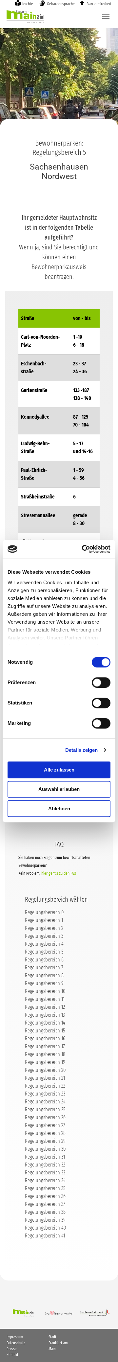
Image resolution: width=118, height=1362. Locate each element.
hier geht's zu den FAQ (58, 873)
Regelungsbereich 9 (44, 983)
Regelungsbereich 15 (45, 1030)
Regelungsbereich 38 (45, 1212)
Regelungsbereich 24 (45, 1101)
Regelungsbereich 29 (45, 1141)
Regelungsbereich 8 (44, 975)
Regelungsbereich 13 (45, 1015)
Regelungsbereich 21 (45, 1078)
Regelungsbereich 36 (45, 1196)
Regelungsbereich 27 (45, 1125)
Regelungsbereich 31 (45, 1157)
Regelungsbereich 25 (45, 1109)
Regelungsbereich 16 (45, 1038)
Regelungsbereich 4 (44, 944)
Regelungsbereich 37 (45, 1204)
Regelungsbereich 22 (45, 1086)
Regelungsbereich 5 (44, 952)
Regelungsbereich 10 (45, 991)
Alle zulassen (59, 770)
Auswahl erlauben (59, 789)
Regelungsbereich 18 (45, 1054)
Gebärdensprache (61, 3)
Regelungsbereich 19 (45, 1062)
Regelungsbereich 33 (45, 1172)
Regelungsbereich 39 (45, 1220)
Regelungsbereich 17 (45, 1046)
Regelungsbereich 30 (45, 1149)
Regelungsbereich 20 (45, 1070)
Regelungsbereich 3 (44, 936)
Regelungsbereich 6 (44, 960)
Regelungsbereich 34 (45, 1180)
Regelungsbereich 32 (45, 1165)
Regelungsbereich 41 (45, 1236)
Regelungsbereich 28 (45, 1133)
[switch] (101, 682)
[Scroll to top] (103, 1347)
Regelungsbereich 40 (45, 1228)
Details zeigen (81, 750)
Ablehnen (59, 808)
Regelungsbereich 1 (44, 920)
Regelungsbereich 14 (45, 1023)
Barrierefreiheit (99, 3)
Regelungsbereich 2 (44, 928)
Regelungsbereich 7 (44, 967)
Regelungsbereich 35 (45, 1188)
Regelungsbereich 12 (45, 1007)
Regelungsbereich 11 (45, 999)
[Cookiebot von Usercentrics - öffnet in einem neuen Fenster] (83, 549)
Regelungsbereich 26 (45, 1117)
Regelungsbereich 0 (44, 912)
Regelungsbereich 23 (45, 1094)
